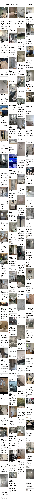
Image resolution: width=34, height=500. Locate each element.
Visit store (29, 4)
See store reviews (17, 4)
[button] (4, 18)
